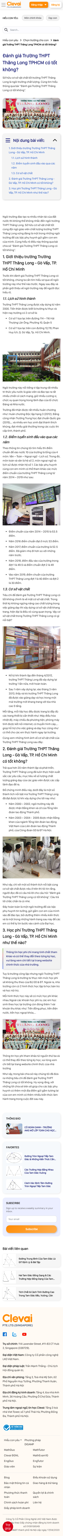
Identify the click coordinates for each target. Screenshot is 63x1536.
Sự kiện (37, 1466)
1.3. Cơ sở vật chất (22, 173)
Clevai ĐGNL (11, 1455)
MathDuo (9, 1449)
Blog (7, 1477)
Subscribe (32, 1229)
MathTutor (39, 1449)
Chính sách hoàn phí (16, 1502)
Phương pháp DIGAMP (32, 1442)
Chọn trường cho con (36, 40)
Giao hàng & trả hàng (45, 1483)
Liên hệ (37, 1502)
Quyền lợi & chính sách (43, 1495)
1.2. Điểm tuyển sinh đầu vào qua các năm (33, 165)
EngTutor (38, 1461)
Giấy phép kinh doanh (17, 1508)
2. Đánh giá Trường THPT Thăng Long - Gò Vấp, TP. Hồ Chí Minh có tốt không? (31, 180)
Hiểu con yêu (10, 40)
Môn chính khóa (32, 17)
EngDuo (9, 1461)
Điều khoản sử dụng (45, 1477)
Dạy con (52, 17)
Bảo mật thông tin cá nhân (16, 1485)
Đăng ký (55, 4)
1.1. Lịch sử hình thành (24, 158)
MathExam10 (40, 1455)
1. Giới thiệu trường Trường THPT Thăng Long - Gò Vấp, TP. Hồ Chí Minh (32, 150)
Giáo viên (9, 1466)
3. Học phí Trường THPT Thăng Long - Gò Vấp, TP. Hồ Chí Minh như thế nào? (33, 190)
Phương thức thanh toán (15, 1495)
